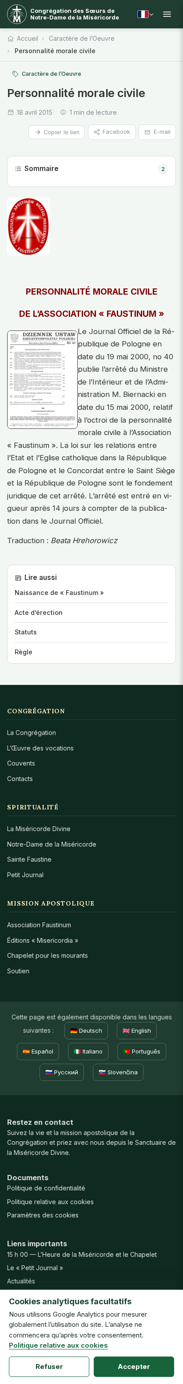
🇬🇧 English (137, 1030)
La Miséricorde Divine (39, 828)
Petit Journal (25, 875)
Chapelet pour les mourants (47, 955)
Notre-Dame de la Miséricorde (51, 844)
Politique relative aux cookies (50, 1201)
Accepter (134, 1366)
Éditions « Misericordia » (42, 940)
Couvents (21, 763)
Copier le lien (62, 132)
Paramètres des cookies (43, 1215)
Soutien (18, 971)
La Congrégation (31, 732)
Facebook (116, 131)
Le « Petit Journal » (35, 1267)
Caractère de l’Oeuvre (82, 38)
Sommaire (94, 168)
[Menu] (167, 14)
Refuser (49, 1366)
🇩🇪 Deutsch (86, 1030)
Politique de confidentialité (46, 1188)
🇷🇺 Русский (61, 1072)
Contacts (20, 778)
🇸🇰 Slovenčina (118, 1072)
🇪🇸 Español (38, 1051)
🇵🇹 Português (141, 1051)
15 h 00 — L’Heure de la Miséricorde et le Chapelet (82, 1254)
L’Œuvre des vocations (40, 748)
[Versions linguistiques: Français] (145, 14)
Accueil (27, 38)
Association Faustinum (39, 925)
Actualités (21, 1281)
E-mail (162, 131)
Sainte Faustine (29, 859)
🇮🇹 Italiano (88, 1051)
